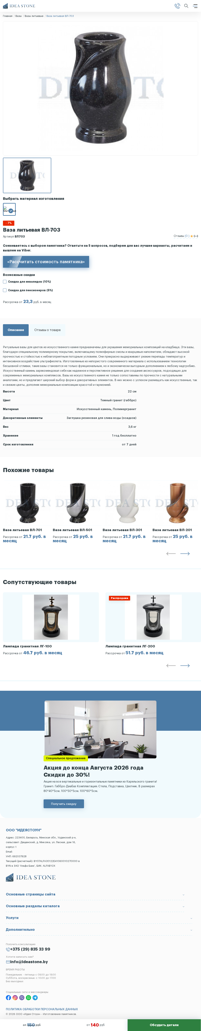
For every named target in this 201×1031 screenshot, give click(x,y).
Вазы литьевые (34, 16)
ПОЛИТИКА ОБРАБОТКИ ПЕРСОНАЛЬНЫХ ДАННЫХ (42, 1009)
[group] (28, 511)
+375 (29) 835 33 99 (30, 949)
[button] (171, 554)
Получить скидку (64, 804)
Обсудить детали (164, 1025)
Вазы (19, 16)
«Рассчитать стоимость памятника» (46, 262)
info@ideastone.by (29, 962)
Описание (16, 330)
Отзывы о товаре (47, 330)
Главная (7, 16)
